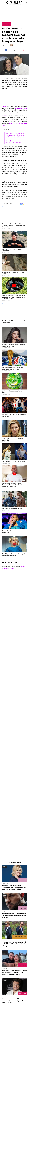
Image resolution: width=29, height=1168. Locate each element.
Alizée (4, 106)
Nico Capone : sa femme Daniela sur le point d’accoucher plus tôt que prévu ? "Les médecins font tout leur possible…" (14, 972)
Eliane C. (16, 45)
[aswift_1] (14, 17)
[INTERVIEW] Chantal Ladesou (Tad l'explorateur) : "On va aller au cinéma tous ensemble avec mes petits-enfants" (14, 887)
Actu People (22, 965)
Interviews (23, 880)
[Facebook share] (5, 50)
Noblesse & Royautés (20, 936)
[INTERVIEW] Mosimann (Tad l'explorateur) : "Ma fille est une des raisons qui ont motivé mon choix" (14, 915)
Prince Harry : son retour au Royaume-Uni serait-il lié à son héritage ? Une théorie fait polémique (14, 944)
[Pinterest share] (23, 50)
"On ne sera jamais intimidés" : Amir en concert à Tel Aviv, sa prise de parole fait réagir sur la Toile (13, 1001)
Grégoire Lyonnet (21, 108)
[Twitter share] (14, 50)
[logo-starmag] (14, 2)
